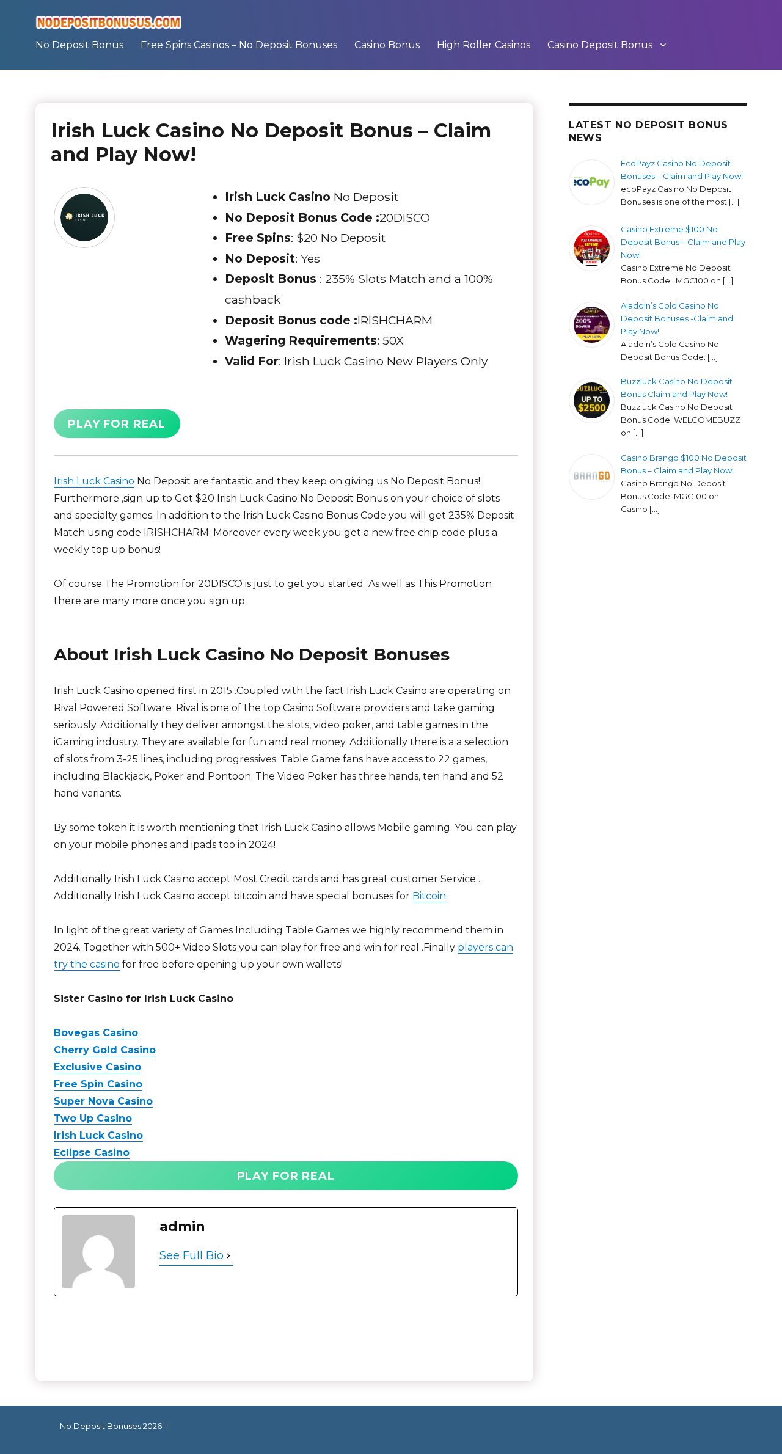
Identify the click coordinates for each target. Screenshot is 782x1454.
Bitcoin (429, 896)
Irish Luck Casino (94, 481)
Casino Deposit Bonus (599, 45)
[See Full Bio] (228, 1256)
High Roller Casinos (483, 45)
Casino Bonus (387, 45)
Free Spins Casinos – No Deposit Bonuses (239, 45)
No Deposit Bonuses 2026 (111, 1426)
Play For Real (117, 424)
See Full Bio (191, 1255)
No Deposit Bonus (79, 45)
